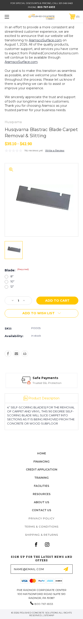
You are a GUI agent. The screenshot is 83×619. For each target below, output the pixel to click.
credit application (41, 469)
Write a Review (54, 150)
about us (41, 502)
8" (12, 276)
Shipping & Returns (41, 534)
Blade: (17, 270)
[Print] (24, 353)
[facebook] (36, 544)
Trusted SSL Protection (47, 383)
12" (12, 286)
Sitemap (49, 615)
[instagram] (47, 544)
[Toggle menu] (12, 17)
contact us (41, 510)
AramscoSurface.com (45, 40)
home (41, 453)
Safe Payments (45, 378)
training (41, 477)
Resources (41, 494)
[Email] (16, 353)
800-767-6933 (46, 7)
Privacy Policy (41, 518)
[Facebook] (8, 353)
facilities (41, 486)
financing (41, 461)
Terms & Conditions (41, 526)
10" (12, 281)
